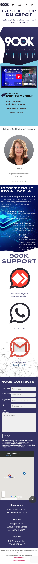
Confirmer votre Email (6, 400)
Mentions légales (19, 560)
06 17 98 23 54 (19, 328)
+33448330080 (19, 558)
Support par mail (19, 362)
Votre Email (6, 394)
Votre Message (5, 411)
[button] (13, 182)
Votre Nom (6, 388)
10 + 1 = (5, 405)
